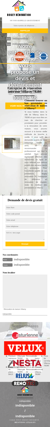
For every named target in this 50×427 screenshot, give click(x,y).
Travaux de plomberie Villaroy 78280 (19, 367)
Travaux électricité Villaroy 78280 (37, 370)
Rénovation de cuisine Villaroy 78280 (28, 361)
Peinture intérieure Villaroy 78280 (10, 359)
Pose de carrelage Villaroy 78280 (46, 361)
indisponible (20, 38)
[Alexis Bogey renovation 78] (19, 8)
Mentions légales (25, 422)
